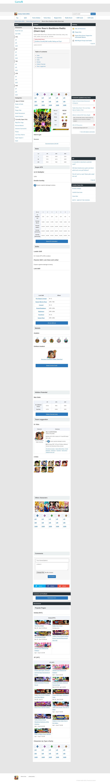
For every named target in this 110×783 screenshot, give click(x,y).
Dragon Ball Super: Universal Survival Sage (60, 684)
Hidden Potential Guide (52, 414)
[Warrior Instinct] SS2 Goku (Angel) (81, 115)
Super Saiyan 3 (19, 137)
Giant (16, 140)
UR (36, 101)
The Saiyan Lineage (41, 298)
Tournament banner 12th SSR (51, 143)
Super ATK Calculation (51, 241)
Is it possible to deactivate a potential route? (81, 163)
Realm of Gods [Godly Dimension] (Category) (81, 102)
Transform (41, 314)
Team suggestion (41, 66)
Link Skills (17, 33)
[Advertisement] (55, 7)
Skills (38, 59)
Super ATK (39, 57)
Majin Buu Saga (19, 122)
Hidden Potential (41, 64)
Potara (17, 131)
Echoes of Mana (76, 188)
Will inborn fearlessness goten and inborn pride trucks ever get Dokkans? (83, 169)
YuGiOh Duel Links (77, 192)
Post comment (52, 576)
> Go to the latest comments (87, 132)
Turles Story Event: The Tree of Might (61, 708)
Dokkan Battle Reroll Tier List (33, 21)
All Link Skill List (52, 323)
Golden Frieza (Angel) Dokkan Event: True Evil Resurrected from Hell (60, 638)
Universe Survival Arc (21, 128)
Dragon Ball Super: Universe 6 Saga (60, 696)
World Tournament (20, 113)
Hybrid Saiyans (19, 116)
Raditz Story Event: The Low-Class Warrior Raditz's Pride (81, 109)
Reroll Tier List (19, 30)
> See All (92, 43)
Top (17, 18)
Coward (41, 305)
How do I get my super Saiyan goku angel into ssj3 (83, 175)
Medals (39, 62)
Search (93, 14)
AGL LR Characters (77, 125)
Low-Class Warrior (20, 134)
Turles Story (47, 18)
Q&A (25, 18)
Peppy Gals (18, 110)
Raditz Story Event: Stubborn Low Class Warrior (42, 696)
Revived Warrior (19, 125)
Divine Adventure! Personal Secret (42, 684)
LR (35, 98)
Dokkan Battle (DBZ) (24, 14)
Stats (38, 55)
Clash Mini (75, 196)
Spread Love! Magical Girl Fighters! (41, 649)
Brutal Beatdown (41, 308)
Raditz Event (68, 18)
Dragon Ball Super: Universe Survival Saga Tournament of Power (42, 672)
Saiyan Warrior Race (41, 302)
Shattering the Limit (50, 452)
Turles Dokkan (36, 18)
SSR (36, 105)
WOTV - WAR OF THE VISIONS (81, 200)
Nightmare (41, 311)
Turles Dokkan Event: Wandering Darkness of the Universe (42, 722)
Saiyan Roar (41, 318)
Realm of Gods (19, 104)
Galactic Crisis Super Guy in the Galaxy (60, 722)
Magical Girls (58, 18)
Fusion (17, 107)
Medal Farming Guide (51, 365)
